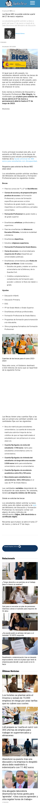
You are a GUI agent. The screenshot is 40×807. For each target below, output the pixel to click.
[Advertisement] (20, 130)
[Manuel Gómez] (9, 33)
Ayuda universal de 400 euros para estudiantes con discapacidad (19, 160)
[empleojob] (16, 3)
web (34, 505)
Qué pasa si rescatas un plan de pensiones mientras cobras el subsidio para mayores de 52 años (19, 608)
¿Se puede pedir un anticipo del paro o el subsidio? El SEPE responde (18, 634)
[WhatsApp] (14, 539)
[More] (20, 539)
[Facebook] (4, 539)
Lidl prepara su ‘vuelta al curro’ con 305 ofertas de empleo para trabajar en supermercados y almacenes (20, 731)
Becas (13, 11)
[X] (9, 539)
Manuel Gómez (20, 33)
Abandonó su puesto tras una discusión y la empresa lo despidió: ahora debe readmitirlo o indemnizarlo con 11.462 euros (20, 763)
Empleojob (5, 11)
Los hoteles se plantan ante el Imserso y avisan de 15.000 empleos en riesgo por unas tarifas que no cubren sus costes (19, 699)
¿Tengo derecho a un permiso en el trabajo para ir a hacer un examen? (18, 583)
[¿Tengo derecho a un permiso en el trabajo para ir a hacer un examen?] (20, 571)
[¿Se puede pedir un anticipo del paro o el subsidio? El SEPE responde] (20, 622)
